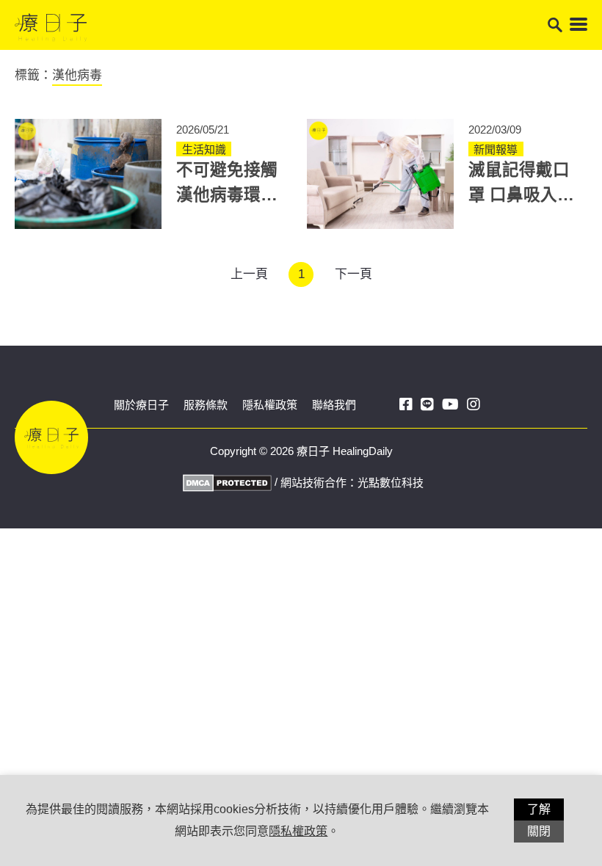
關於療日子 (141, 405)
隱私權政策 (269, 405)
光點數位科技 (391, 482)
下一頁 (353, 274)
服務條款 (206, 405)
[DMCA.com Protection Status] (225, 482)
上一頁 (249, 274)
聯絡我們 (334, 405)
